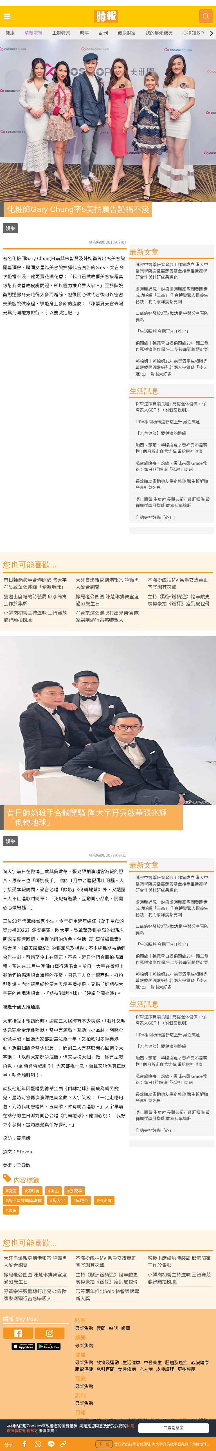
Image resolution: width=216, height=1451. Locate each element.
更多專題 (186, 1369)
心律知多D (193, 32)
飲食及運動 (107, 1362)
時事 (84, 32)
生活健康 (131, 1362)
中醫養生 (153, 1362)
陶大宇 (58, 1200)
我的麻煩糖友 (159, 32)
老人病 (146, 1369)
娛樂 (10, 228)
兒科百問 (105, 1369)
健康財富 (127, 32)
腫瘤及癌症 (176, 1362)
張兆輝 (105, 1200)
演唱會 (33, 1191)
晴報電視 (33, 32)
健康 (10, 32)
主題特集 (61, 32)
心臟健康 (200, 1362)
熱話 (113, 1328)
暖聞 (125, 1328)
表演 (12, 1191)
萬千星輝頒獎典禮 (25, 1200)
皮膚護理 (165, 1369)
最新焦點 (84, 1328)
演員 (12, 1210)
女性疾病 (127, 1369)
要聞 (100, 1328)
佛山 (54, 1191)
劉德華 (75, 1191)
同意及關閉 (173, 1428)
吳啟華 (82, 1200)
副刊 (103, 32)
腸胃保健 (84, 1369)
